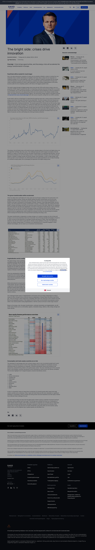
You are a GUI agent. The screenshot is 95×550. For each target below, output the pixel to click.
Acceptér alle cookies (47, 276)
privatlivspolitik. (48, 271)
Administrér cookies (47, 284)
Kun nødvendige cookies (47, 280)
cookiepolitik (63, 270)
